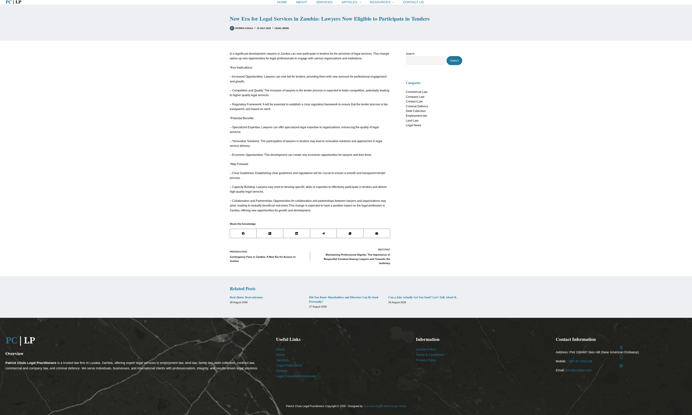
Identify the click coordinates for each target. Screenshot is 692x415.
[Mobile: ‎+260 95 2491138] (621, 357)
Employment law (416, 115)
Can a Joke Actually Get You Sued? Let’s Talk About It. (422, 297)
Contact (281, 371)
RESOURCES (380, 2)
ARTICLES (349, 2)
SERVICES (324, 2)
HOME (282, 2)
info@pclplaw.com (579, 370)
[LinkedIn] (296, 233)
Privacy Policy (426, 360)
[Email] (376, 233)
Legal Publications (289, 365)
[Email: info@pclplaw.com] (621, 366)
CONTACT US (413, 2)
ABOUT (301, 2)
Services (282, 360)
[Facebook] (243, 233)
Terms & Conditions (430, 355)
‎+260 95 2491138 (579, 361)
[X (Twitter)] (270, 233)
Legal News (282, 28)
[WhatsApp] (350, 233)
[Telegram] (323, 233)
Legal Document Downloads (296, 376)
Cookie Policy (426, 349)
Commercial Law (416, 91)
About (280, 355)
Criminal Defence (417, 106)
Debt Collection (416, 111)
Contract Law (414, 101)
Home (280, 349)
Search (410, 53)
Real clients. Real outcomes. (246, 297)
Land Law (412, 120)
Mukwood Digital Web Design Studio (384, 406)
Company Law (415, 96)
